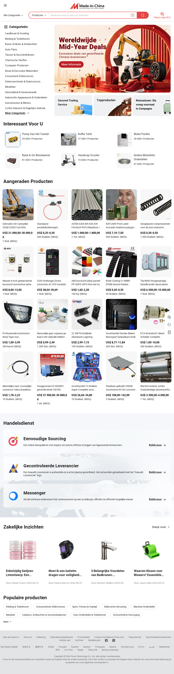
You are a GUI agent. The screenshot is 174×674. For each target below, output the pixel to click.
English (14, 646)
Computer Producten (17, 65)
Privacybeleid (83, 637)
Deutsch (87, 646)
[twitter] (113, 640)
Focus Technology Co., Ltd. (83, 656)
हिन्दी (57, 649)
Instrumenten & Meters (18, 102)
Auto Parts (11, 49)
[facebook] (106, 640)
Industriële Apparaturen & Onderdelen (26, 97)
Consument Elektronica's (19, 76)
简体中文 (26, 646)
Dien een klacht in (11, 637)
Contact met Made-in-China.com (109, 637)
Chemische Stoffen (16, 60)
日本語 (51, 646)
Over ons (28, 637)
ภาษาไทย (68, 649)
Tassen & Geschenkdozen (19, 54)
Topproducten (135, 637)
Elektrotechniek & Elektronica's (22, 81)
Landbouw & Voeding (17, 33)
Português (100, 646)
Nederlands (164, 646)
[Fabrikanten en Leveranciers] (87, 6)
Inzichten (79, 640)
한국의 (141, 646)
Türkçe (80, 649)
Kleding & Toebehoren (17, 38)
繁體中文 (39, 646)
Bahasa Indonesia (110, 649)
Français (63, 646)
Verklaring (41, 637)
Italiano (112, 646)
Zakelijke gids (94, 640)
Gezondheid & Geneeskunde (21, 92)
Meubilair (10, 86)
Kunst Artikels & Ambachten (21, 44)
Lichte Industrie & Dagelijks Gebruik (25, 108)
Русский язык (127, 646)
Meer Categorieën (15, 113)
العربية (152, 646)
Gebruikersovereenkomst (61, 637)
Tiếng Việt (92, 649)
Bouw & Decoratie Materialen (21, 70)
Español (75, 646)
